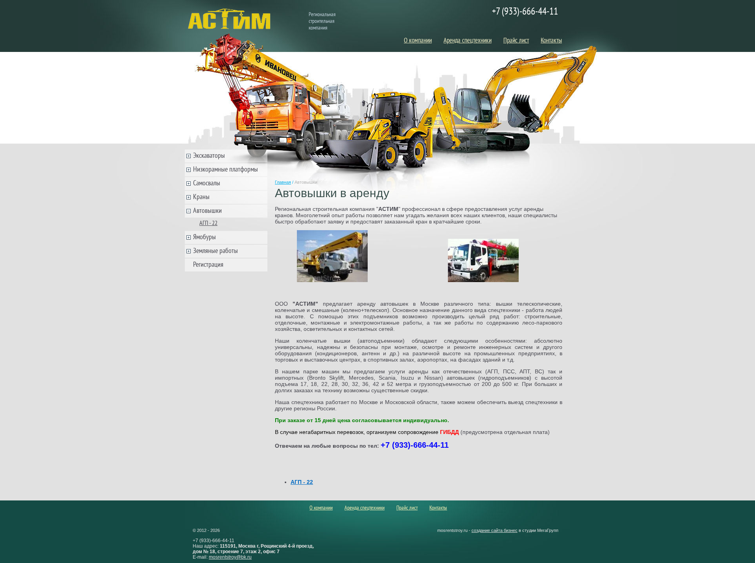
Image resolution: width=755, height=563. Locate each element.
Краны (201, 197)
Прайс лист (516, 41)
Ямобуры (204, 237)
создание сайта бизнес (494, 530)
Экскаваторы (209, 156)
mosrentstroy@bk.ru (230, 557)
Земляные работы (215, 251)
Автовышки (207, 211)
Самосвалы (206, 183)
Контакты (551, 41)
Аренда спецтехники (468, 41)
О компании (418, 41)
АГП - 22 (208, 223)
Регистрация (208, 265)
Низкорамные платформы (225, 169)
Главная (283, 182)
